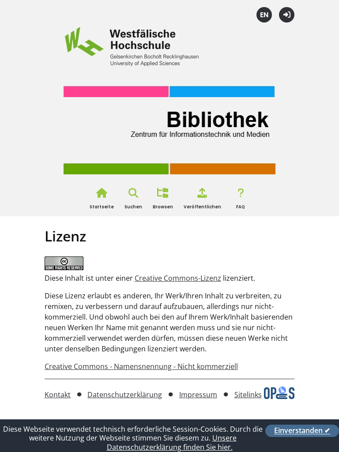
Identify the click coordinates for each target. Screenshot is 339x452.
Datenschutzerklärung (124, 394)
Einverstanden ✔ (302, 431)
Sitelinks (248, 394)
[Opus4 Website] (279, 396)
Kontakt (58, 394)
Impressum (198, 394)
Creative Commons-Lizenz (178, 278)
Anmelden (286, 15)
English (264, 15)
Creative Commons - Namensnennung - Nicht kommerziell (141, 366)
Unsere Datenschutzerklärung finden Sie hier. (172, 442)
